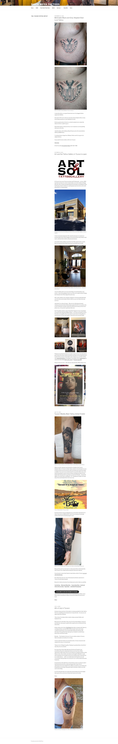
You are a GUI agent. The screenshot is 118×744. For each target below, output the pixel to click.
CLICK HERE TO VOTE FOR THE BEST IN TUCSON (66, 591)
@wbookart (82, 358)
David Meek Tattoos (45, 4)
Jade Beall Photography (75, 586)
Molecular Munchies (65, 585)
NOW (37, 7)
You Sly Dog (57, 585)
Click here (57, 142)
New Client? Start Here (45, 7)
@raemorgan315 (78, 359)
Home (32, 7)
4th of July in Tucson (62, 608)
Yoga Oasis (66, 586)
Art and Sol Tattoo (66, 145)
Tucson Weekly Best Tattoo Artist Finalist (69, 414)
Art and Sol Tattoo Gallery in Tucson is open (70, 154)
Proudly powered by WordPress (37, 741)
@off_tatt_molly (68, 359)
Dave (56, 599)
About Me (66, 7)
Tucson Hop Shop (75, 585)
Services (58, 7)
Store (71, 7)
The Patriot (68, 627)
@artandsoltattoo (61, 358)
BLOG (53, 7)
